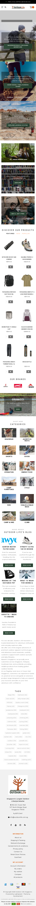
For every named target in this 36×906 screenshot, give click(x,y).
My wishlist (18, 871)
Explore (18, 182)
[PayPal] (29, 884)
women (11, 763)
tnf (27, 752)
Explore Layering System (18, 125)
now (18, 409)
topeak (12, 756)
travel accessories (11, 759)
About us (18, 837)
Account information (18, 866)
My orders (18, 869)
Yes (14, 904)
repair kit (23, 744)
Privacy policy (18, 849)
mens (18, 737)
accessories (11, 710)
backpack (24, 710)
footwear (12, 729)
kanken (8, 737)
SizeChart (18, 857)
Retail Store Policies (18, 854)
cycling (23, 721)
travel (23, 756)
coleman (12, 721)
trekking (26, 759)
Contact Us (18, 852)
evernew (24, 725)
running (10, 748)
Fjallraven (22, 695)
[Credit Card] (11, 884)
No (18, 904)
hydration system (12, 733)
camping (11, 717)
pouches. (11, 744)
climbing (24, 717)
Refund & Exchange (18, 843)
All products (18, 877)
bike (24, 714)
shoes (8, 752)
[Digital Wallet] (17, 884)
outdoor (12, 740)
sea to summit (23, 748)
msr (28, 737)
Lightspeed (18, 894)
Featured (10, 233)
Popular (26, 233)
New (18, 233)
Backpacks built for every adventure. (18, 46)
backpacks (13, 714)
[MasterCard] (23, 884)
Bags (11, 695)
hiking (24, 729)
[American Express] (5, 884)
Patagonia (23, 706)
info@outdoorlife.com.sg (19, 817)
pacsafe (23, 740)
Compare (18, 874)
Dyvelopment (18, 896)
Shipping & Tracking (18, 840)
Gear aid (10, 698)
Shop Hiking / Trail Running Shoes (18, 85)
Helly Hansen (23, 698)
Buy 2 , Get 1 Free (18, 213)
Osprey (10, 706)
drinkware (11, 725)
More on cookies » (26, 904)
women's (23, 763)
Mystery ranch (22, 702)
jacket (26, 733)
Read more (9, 565)
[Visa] (18, 887)
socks (18, 752)
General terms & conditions (18, 846)
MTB (9, 702)
